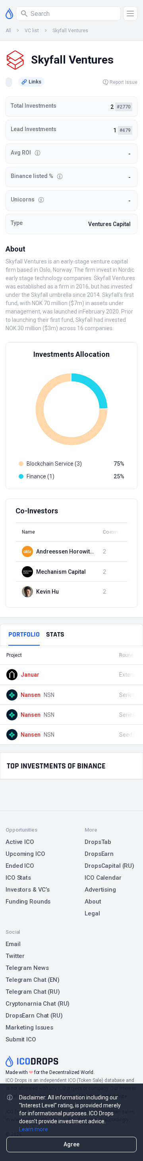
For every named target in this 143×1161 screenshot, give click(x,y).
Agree (71, 1144)
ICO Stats (18, 877)
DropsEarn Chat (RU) (34, 1015)
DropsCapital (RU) (109, 865)
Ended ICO (20, 865)
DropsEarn (99, 853)
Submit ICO (21, 1039)
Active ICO (20, 842)
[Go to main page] (9, 13)
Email (13, 944)
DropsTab (98, 842)
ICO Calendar (103, 877)
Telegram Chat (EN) (33, 979)
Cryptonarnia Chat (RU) (38, 1003)
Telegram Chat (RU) (33, 991)
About (93, 901)
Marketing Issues (29, 1027)
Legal (92, 913)
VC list (32, 30)
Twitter (15, 956)
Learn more (33, 1129)
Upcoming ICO (25, 853)
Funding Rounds (28, 901)
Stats (55, 634)
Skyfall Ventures (70, 30)
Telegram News (27, 967)
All (8, 30)
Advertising (100, 889)
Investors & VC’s (28, 889)
